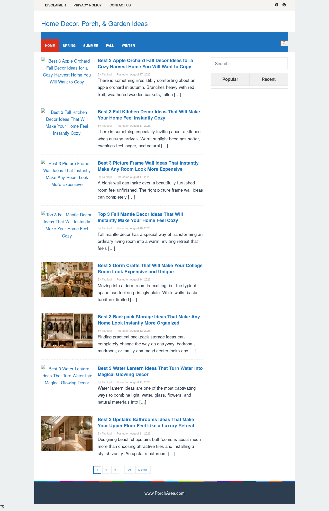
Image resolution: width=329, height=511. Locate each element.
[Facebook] (276, 5)
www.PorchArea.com (164, 493)
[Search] (284, 43)
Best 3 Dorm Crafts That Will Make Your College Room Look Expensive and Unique (150, 268)
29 (129, 470)
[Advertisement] (249, 171)
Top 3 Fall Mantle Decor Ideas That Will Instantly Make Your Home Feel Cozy (140, 217)
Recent (269, 79)
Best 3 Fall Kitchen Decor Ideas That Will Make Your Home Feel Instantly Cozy (149, 114)
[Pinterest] (284, 5)
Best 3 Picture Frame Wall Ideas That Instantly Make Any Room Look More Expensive (148, 165)
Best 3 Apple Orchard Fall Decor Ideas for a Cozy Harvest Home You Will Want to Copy (145, 63)
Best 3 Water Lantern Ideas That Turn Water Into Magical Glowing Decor (150, 371)
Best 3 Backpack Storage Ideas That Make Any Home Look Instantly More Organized (149, 319)
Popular (230, 79)
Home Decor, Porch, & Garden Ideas (94, 23)
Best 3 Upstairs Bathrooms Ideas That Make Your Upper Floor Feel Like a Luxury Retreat (146, 422)
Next (141, 470)
